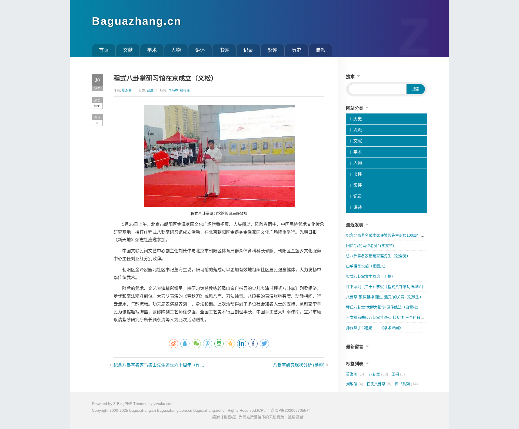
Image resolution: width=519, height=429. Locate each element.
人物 (176, 50)
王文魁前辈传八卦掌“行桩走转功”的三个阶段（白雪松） (393, 317)
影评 (272, 50)
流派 (320, 50)
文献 (128, 50)
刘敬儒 (354, 384)
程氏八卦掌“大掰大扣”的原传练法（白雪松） (383, 307)
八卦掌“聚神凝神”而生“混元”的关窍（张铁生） (384, 297)
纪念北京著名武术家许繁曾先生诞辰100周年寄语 (387, 235)
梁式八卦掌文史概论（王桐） (370, 276)
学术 (152, 50)
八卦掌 (378, 374)
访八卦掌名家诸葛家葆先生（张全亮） (378, 256)
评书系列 (406, 384)
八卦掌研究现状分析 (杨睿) (298, 365)
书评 (224, 50)
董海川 (355, 374)
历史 (296, 50)
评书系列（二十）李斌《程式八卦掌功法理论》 (385, 286)
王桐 (398, 374)
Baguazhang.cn (136, 21)
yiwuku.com (164, 403)
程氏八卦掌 (379, 384)
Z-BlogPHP (122, 403)
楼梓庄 (185, 90)
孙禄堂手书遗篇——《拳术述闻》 (374, 328)
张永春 (127, 90)
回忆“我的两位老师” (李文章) (370, 245)
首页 (104, 50)
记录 (248, 50)
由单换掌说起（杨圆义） (367, 266)
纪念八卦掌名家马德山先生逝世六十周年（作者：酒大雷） (161, 365)
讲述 (200, 50)
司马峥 (173, 90)
